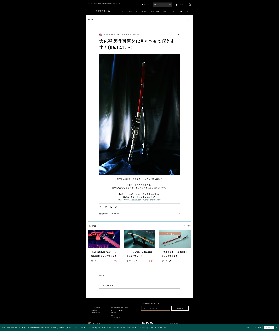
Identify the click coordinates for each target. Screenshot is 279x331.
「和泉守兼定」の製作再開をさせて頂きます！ (174, 254)
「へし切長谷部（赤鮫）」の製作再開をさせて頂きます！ (104, 254)
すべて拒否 (257, 327)
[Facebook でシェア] (100, 207)
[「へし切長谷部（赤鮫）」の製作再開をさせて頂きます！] (104, 239)
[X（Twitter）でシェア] (106, 207)
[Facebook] (143, 323)
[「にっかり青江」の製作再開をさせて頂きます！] (139, 239)
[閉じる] (276, 327)
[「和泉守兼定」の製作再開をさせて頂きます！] (175, 239)
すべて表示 (187, 226)
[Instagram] (151, 323)
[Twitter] (147, 323)
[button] (189, 4)
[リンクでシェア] (116, 207)
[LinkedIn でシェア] (111, 207)
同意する (269, 327)
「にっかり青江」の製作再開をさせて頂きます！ (139, 254)
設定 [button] (248, 327)
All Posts (91, 19)
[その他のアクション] (178, 34)
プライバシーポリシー (158, 327)
